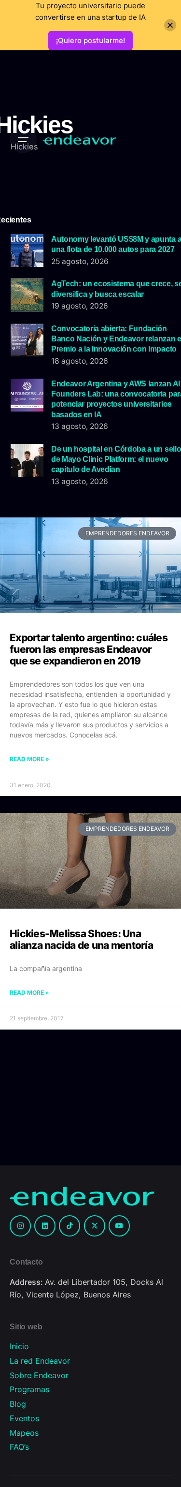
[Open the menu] (23, 139)
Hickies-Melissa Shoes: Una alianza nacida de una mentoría (81, 939)
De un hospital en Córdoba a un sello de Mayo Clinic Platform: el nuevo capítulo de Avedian (116, 459)
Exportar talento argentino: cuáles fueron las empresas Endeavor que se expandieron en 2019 (88, 649)
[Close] (170, 25)
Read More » (29, 759)
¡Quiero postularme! (90, 40)
